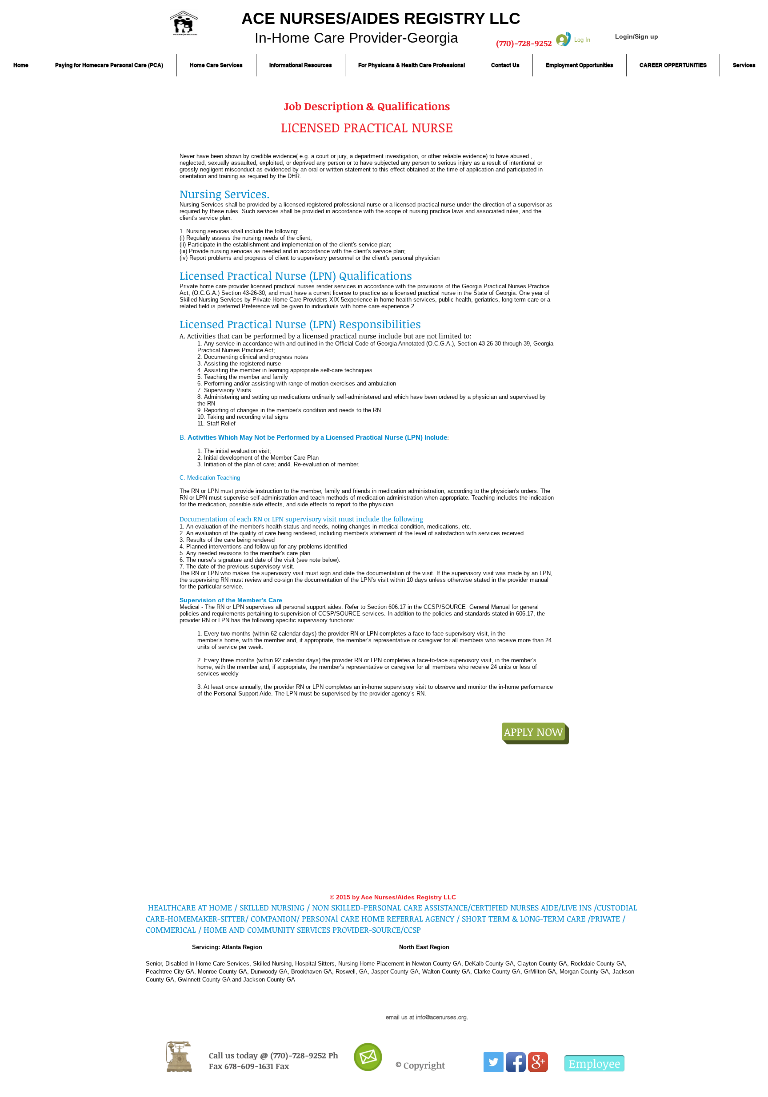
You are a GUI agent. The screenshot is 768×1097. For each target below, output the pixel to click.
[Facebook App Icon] (516, 1062)
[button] (109, 65)
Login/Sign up (636, 36)
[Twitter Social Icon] (494, 1062)
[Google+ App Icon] (538, 1062)
